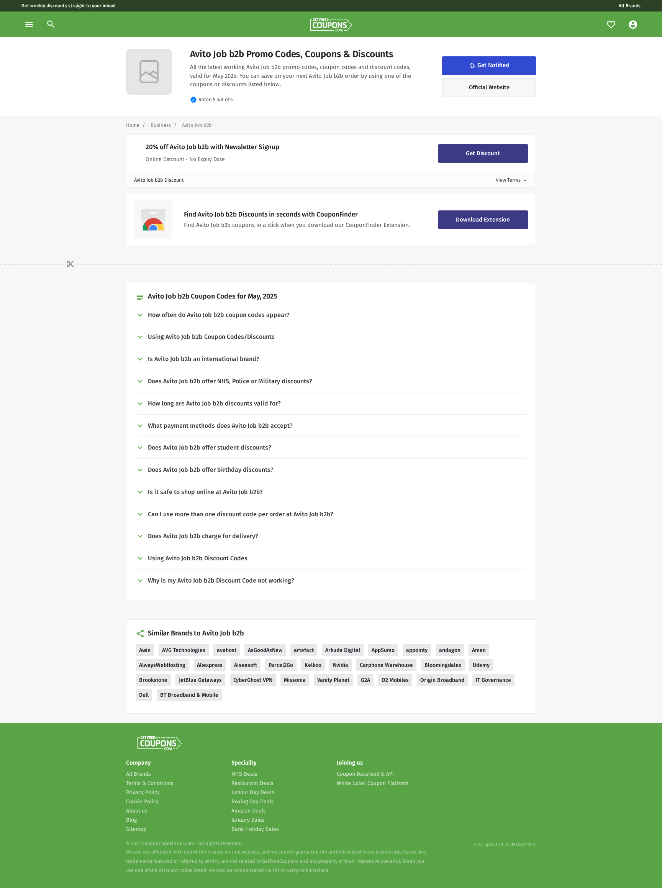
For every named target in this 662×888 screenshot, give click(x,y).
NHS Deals (244, 774)
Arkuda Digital (342, 650)
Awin (145, 650)
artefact (304, 650)
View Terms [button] (512, 180)
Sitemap (136, 829)
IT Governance (493, 680)
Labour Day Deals (252, 792)
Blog (131, 820)
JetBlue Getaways (200, 680)
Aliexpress (210, 665)
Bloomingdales (442, 665)
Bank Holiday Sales (255, 829)
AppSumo (383, 650)
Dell (144, 695)
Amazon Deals (248, 811)
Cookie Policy (142, 801)
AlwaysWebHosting (162, 665)
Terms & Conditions (150, 783)
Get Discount (483, 153)
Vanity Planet (333, 680)
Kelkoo (313, 665)
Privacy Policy (143, 792)
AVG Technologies (183, 650)
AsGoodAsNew (265, 650)
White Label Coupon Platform (372, 783)
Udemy (481, 665)
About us (136, 811)
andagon (449, 650)
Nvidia (340, 665)
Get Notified (488, 65)
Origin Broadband (442, 680)
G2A (365, 680)
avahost (226, 650)
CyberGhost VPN (252, 680)
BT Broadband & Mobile (189, 695)
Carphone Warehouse (386, 665)
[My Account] (633, 24)
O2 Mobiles (395, 680)
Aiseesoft (245, 665)
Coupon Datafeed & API (365, 774)
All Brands (630, 5)
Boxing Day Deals (252, 801)
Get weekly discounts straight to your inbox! (68, 5)
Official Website (489, 87)
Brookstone (153, 680)
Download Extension (483, 219)
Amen (479, 650)
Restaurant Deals (252, 783)
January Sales (248, 820)
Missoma (295, 680)
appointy (417, 650)
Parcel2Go (281, 665)
